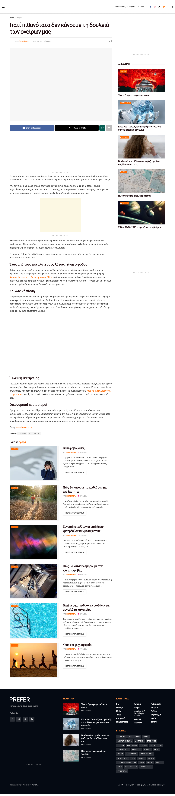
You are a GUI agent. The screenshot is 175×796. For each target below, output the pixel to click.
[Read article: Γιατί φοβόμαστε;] (34, 463)
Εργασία (137, 704)
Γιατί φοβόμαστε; (74, 448)
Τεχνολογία (125, 103)
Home (12, 17)
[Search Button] (172, 6)
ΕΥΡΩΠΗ (144, 745)
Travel (123, 71)
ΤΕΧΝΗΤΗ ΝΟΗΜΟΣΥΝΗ (127, 762)
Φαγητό (154, 722)
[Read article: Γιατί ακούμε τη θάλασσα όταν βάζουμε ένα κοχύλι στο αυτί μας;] (141, 146)
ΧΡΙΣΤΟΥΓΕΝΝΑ (131, 767)
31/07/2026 (83, 649)
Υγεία (153, 718)
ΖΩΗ (160, 745)
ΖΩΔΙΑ (152, 745)
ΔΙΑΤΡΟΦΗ (139, 741)
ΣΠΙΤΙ (133, 758)
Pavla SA (35, 785)
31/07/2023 (37, 41)
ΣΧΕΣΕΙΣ (141, 758)
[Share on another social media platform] (109, 128)
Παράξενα (124, 137)
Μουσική (137, 719)
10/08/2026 (83, 496)
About (120, 785)
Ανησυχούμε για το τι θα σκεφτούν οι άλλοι (31, 277)
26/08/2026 (83, 452)
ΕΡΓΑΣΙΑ (22, 434)
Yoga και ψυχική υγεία (77, 645)
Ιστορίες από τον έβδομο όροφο (139, 713)
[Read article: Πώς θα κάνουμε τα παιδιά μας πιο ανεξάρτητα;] (34, 503)
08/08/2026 (83, 575)
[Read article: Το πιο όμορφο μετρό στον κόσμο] (141, 81)
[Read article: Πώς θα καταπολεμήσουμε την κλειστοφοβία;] (34, 581)
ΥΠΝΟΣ (150, 762)
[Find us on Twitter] (159, 6)
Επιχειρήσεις (122, 722)
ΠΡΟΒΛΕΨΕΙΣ (122, 758)
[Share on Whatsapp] (102, 128)
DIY (117, 704)
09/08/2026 (83, 535)
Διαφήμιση (130, 785)
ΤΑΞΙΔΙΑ (151, 758)
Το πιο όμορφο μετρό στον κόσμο (134, 95)
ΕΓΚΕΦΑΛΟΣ (151, 741)
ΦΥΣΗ (120, 767)
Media (118, 711)
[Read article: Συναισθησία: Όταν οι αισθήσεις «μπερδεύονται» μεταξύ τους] (34, 542)
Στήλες (154, 711)
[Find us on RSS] (164, 6)
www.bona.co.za (24, 427)
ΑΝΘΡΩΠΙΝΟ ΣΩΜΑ (125, 741)
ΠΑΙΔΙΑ (120, 754)
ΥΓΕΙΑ (141, 762)
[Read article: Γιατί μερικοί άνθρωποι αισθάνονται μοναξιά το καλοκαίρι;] (34, 621)
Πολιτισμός (156, 704)
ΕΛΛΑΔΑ (121, 745)
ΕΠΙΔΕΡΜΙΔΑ (132, 745)
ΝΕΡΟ (156, 750)
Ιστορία (123, 172)
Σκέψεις (19, 17)
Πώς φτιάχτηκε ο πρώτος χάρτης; (134, 195)
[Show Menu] (3, 7)
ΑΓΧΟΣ (145, 737)
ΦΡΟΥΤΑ (159, 762)
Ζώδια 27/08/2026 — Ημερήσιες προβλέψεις (139, 227)
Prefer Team (23, 41)
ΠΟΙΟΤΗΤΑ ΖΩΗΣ (146, 754)
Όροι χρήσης (141, 785)
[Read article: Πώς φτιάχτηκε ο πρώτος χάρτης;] (141, 181)
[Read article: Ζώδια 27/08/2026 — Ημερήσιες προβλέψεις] (141, 212)
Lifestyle (124, 203)
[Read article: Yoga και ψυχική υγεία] (34, 660)
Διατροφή (120, 718)
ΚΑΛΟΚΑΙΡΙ (136, 750)
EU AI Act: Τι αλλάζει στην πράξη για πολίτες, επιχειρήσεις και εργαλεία (96, 722)
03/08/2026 (83, 614)
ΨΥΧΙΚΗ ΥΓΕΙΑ (146, 767)
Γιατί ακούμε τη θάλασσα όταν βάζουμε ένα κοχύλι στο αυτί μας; (95, 738)
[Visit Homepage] (22, 7)
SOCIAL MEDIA (134, 737)
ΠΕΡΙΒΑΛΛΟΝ (131, 754)
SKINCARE (121, 737)
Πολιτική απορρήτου (157, 785)
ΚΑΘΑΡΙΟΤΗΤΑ (123, 750)
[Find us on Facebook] (150, 6)
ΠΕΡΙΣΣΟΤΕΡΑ (74, 472)
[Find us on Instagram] (155, 6)
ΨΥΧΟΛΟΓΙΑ (34, 434)
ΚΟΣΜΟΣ (147, 750)
